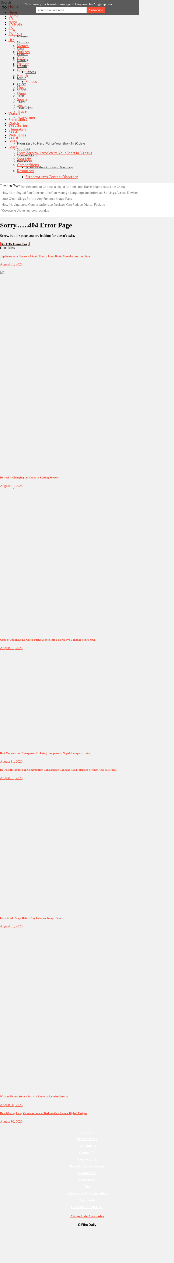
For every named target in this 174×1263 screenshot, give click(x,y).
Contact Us (87, 1152)
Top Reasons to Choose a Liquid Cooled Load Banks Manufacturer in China (72, 187)
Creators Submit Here (87, 1207)
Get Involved (87, 1173)
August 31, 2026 (11, 264)
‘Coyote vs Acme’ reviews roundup (25, 210)
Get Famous (87, 1146)
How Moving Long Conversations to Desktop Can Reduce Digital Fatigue (53, 204)
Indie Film (6, 489)
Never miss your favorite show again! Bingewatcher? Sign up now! (69, 4)
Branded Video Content (87, 1166)
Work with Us (87, 1159)
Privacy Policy (87, 1139)
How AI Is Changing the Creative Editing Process (29, 477)
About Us (87, 1132)
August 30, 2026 (11, 1105)
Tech (3, 268)
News (3, 782)
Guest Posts (87, 1180)
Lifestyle (5, 652)
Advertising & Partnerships (87, 1193)
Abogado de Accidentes (87, 1216)
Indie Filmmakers (24, 489)
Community (87, 1200)
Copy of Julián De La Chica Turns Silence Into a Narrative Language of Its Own (47, 639)
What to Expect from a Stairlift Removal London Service (34, 1096)
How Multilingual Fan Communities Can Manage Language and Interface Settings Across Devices (69, 192)
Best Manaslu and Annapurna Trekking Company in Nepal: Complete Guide (45, 753)
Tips (87, 1186)
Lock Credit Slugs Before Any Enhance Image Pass (36, 198)
